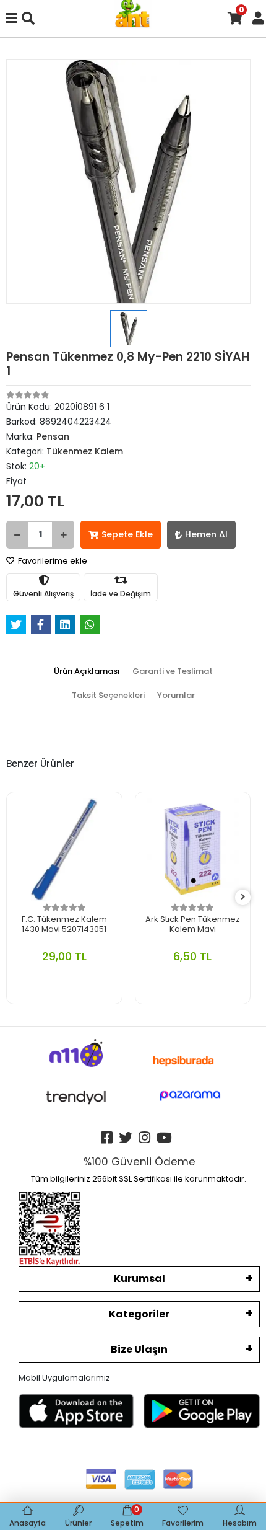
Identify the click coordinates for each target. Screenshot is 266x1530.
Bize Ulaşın (139, 1349)
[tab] (87, 671)
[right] (243, 897)
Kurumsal (139, 1278)
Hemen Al (206, 534)
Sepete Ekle (127, 534)
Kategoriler (139, 1314)
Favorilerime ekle (51, 561)
